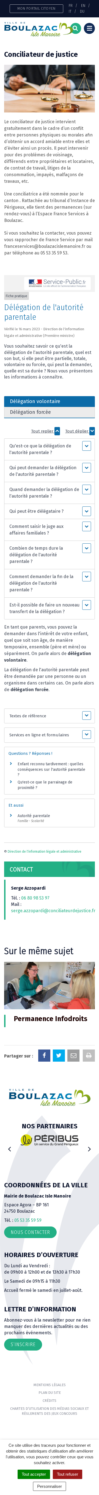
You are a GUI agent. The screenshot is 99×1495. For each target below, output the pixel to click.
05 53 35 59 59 (28, 1220)
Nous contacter (30, 1232)
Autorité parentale (34, 816)
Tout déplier (77, 431)
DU (82, 11)
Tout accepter (34, 1474)
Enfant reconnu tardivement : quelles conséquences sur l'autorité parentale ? (51, 769)
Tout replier (42, 431)
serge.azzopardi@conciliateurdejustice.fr (53, 910)
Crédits (49, 1401)
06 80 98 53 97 (35, 898)
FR (71, 5)
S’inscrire (23, 1344)
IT (70, 11)
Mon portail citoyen (36, 8)
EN (83, 5)
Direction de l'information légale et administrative (44, 851)
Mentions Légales (50, 1385)
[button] (49, 449)
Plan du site (49, 1393)
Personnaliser (49, 1486)
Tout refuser (67, 1474)
